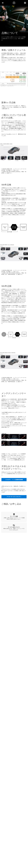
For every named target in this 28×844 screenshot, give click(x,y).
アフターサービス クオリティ (14, 496)
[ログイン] (25, 2)
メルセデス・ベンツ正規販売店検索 (14, 479)
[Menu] (2, 3)
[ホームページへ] (14, 2)
